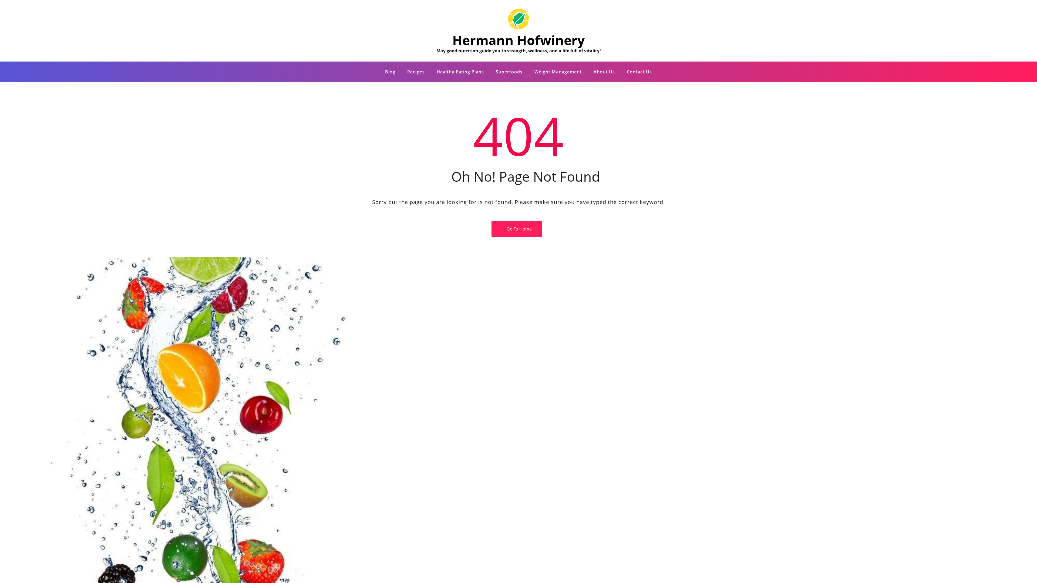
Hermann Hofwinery (518, 40)
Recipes (416, 72)
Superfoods (509, 72)
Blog (390, 72)
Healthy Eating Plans (460, 72)
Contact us (639, 72)
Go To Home (519, 229)
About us (604, 72)
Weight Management (558, 72)
